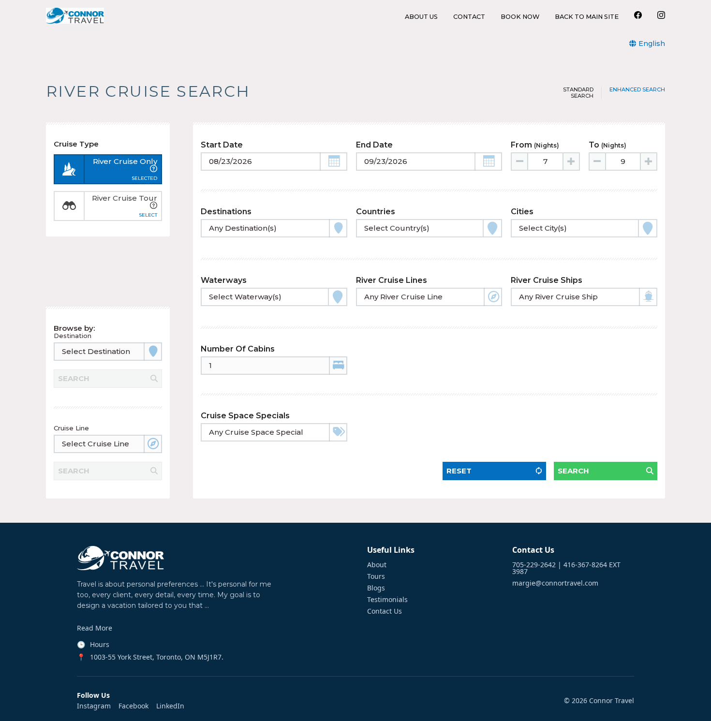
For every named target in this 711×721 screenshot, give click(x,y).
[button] (333, 161)
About (376, 564)
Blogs (376, 588)
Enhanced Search (637, 90)
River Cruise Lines (391, 280)
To (607, 144)
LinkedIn (170, 706)
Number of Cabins (238, 348)
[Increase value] (571, 161)
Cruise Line (71, 428)
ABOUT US (421, 17)
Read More (94, 628)
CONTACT (469, 17)
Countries (375, 211)
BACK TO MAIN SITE (587, 17)
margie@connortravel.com (555, 583)
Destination (72, 335)
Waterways (224, 280)
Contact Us (384, 611)
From (535, 144)
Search (573, 470)
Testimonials (387, 599)
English (651, 43)
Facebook (133, 706)
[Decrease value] (520, 161)
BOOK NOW (520, 17)
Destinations (226, 211)
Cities (522, 211)
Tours (376, 576)
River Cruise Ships (546, 280)
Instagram (94, 706)
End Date (374, 144)
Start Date (222, 144)
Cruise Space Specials (245, 415)
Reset (459, 470)
